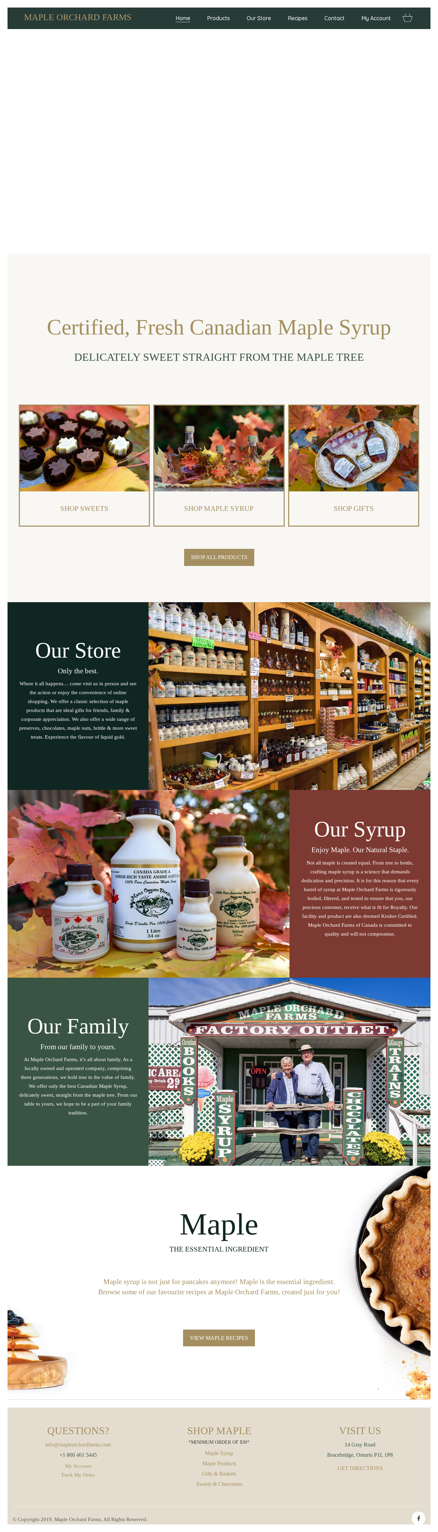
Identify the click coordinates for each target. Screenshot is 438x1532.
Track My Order (78, 1475)
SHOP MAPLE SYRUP (219, 508)
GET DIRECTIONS (360, 1468)
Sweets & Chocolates (219, 1484)
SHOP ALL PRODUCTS (219, 557)
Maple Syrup (219, 1453)
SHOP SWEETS (84, 508)
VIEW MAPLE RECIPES (219, 1338)
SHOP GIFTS (354, 508)
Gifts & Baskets (219, 1474)
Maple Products (219, 1463)
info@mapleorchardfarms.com (78, 1445)
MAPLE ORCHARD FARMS (77, 17)
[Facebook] (418, 1518)
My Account (78, 1466)
